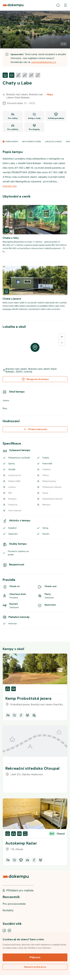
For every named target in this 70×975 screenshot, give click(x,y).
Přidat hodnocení (37, 429)
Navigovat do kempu (38, 379)
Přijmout (35, 957)
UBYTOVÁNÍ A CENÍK (31, 141)
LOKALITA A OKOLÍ (53, 141)
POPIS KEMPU (12, 141)
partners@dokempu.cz (43, 62)
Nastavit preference (35, 966)
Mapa (50, 94)
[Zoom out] (62, 343)
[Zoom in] (62, 337)
